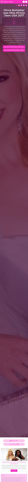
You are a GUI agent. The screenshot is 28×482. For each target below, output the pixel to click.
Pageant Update (8, 1)
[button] (24, 2)
